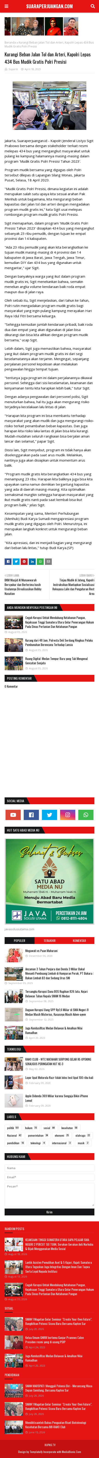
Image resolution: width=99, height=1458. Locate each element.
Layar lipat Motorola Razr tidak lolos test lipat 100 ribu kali (59, 1077)
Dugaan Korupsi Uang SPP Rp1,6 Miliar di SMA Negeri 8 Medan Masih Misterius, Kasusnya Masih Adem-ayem (57, 1012)
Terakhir (49, 940)
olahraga (83, 1135)
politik (13, 1128)
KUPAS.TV (50, 1445)
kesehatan (69, 1128)
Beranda (10, 42)
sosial (49, 1128)
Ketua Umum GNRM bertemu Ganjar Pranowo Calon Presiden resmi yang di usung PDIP (54, 1339)
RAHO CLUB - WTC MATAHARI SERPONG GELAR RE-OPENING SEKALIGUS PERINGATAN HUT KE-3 (58, 1061)
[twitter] (49, 815)
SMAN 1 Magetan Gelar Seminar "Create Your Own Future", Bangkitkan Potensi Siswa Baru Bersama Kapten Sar (58, 1321)
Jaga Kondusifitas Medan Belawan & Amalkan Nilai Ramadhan (53, 1030)
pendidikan (15, 1143)
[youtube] (13, 815)
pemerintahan (38, 1135)
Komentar (79, 940)
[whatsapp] (85, 815)
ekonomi (62, 1135)
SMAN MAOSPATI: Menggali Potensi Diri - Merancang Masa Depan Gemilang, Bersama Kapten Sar (58, 1388)
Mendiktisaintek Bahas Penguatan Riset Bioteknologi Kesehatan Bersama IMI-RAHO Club (55, 1424)
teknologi (38, 1143)
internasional (61, 1143)
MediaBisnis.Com (71, 1452)
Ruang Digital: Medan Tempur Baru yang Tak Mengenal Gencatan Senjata (56, 660)
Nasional (14, 1135)
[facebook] (31, 815)
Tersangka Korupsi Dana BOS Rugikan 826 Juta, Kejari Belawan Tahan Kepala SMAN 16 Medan (56, 993)
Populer (19, 940)
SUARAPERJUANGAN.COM (49, 6)
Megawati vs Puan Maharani (41, 950)
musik (83, 1143)
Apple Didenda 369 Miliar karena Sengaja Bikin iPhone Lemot (56, 1098)
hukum (31, 1128)
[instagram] (67, 815)
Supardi (13, 69)
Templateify (36, 1452)
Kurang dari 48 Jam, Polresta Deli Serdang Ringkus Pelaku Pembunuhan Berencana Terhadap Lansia (59, 642)
